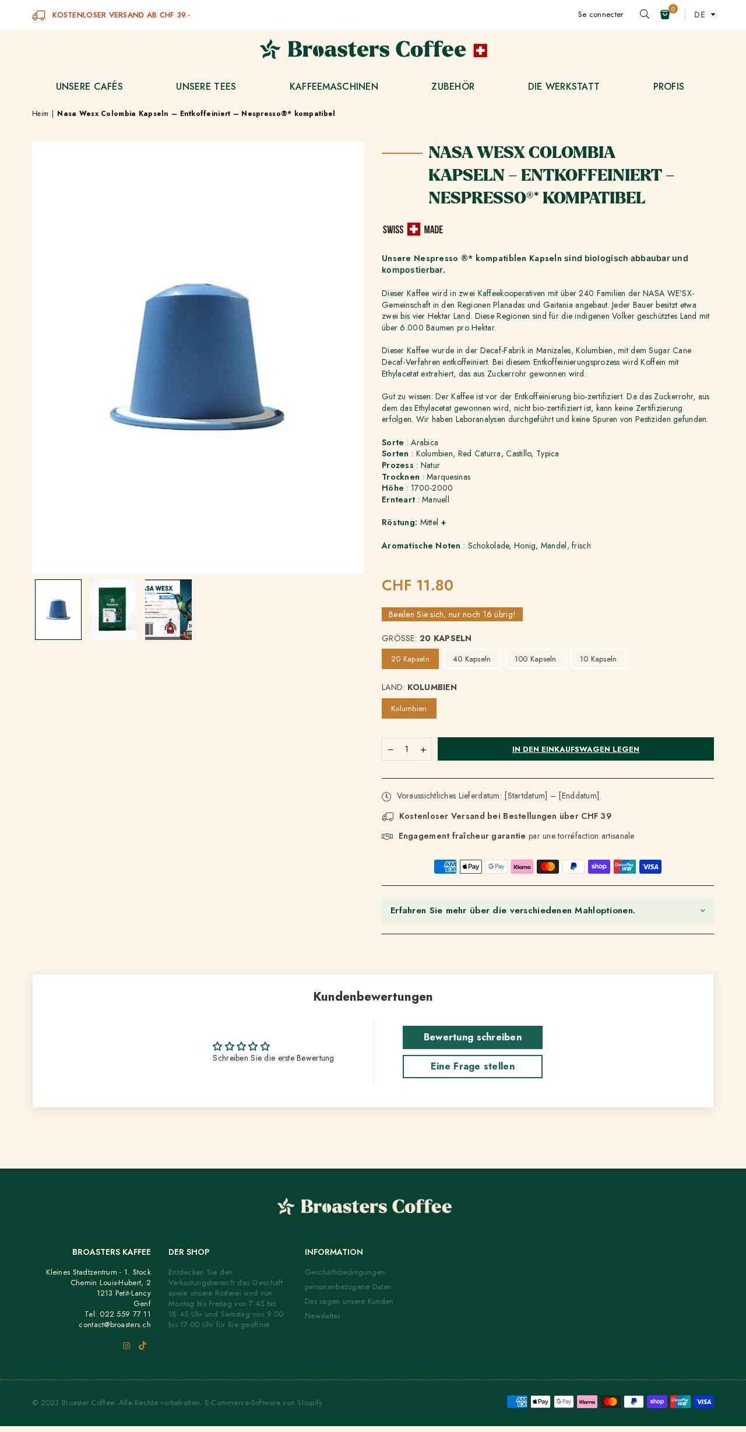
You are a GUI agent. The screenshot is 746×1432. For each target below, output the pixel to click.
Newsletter (322, 1315)
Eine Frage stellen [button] (473, 1066)
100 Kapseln (536, 658)
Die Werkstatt (564, 86)
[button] (665, 14)
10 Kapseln (598, 658)
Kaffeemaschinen (334, 86)
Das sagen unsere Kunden (349, 1301)
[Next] (348, 292)
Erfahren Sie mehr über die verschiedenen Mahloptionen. (512, 910)
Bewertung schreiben (473, 1037)
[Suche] (644, 14)
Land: (419, 687)
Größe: (427, 638)
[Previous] (48, 292)
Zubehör (452, 86)
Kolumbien (409, 708)
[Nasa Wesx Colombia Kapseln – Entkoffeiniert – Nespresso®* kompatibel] (58, 609)
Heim (40, 114)
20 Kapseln (410, 658)
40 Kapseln (472, 658)
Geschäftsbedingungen (345, 1272)
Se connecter (600, 14)
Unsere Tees (206, 86)
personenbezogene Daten (348, 1286)
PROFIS (669, 86)
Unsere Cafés (89, 86)
